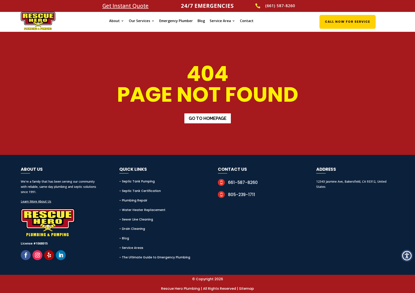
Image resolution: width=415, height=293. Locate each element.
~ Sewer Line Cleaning (136, 219)
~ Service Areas (131, 248)
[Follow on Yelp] (49, 255)
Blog (201, 20)
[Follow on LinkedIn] (61, 255)
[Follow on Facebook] (26, 255)
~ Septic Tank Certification (140, 191)
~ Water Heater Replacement (142, 210)
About (114, 20)
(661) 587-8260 (280, 5)
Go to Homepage (208, 118)
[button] (407, 256)
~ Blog (124, 238)
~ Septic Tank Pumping (137, 181)
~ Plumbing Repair (133, 200)
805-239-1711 (241, 195)
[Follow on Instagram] (37, 255)
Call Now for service (347, 21)
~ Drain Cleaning (132, 229)
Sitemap (246, 288)
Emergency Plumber (176, 20)
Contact (247, 20)
